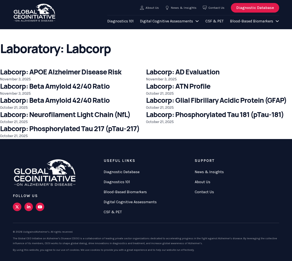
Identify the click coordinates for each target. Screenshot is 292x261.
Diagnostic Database (255, 7)
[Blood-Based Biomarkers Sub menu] (277, 21)
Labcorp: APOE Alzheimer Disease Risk (60, 72)
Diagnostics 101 (120, 21)
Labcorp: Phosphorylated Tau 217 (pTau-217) (70, 128)
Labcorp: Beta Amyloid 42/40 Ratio (55, 86)
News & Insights (209, 172)
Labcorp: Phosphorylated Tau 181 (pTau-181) (215, 114)
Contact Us (204, 192)
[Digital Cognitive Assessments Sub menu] (197, 21)
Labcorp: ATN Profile (178, 86)
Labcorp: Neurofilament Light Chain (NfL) (65, 114)
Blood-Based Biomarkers (251, 21)
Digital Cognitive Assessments (166, 21)
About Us (202, 182)
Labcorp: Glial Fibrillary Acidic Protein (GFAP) (216, 100)
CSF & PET (214, 21)
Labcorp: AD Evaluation (183, 72)
